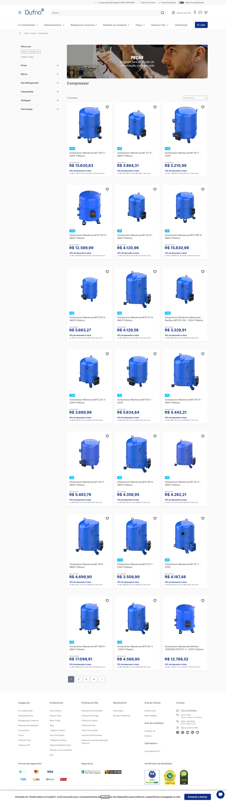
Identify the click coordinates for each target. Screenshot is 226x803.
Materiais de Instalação (115, 25)
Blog (52, 725)
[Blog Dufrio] (198, 732)
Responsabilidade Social (60, 745)
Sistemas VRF (24, 745)
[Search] (162, 13)
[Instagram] (183, 732)
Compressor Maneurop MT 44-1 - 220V (182, 154)
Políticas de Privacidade (91, 711)
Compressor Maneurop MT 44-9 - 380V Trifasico (87, 483)
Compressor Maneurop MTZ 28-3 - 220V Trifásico (87, 401)
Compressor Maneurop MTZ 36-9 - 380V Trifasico (135, 483)
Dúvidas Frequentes (121, 715)
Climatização (181, 25)
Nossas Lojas (55, 715)
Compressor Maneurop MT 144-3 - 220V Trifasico (87, 154)
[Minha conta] (195, 12)
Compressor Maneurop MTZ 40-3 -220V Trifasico (135, 648)
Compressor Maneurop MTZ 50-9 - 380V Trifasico (87, 319)
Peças (139, 25)
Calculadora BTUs (152, 751)
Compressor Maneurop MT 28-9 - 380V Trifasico (135, 236)
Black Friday (55, 720)
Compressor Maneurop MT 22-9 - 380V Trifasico (135, 154)
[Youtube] (188, 732)
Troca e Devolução (89, 730)
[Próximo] (101, 679)
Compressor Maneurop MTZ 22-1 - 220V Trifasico (135, 565)
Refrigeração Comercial (82, 25)
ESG (52, 755)
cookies (105, 796)
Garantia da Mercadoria (91, 735)
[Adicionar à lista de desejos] (107, 107)
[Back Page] (21, 33)
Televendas (118, 711)
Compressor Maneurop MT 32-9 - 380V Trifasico (182, 483)
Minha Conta (150, 711)
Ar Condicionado (26, 25)
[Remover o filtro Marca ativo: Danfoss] (38, 52)
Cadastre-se (150, 731)
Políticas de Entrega (90, 715)
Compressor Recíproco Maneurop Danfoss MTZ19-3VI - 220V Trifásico (184, 319)
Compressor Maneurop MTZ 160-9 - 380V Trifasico (184, 236)
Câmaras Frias (158, 25)
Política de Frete (88, 725)
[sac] (200, 12)
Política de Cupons (89, 720)
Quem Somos (55, 711)
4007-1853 (186, 715)
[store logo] (34, 11)
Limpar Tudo (27, 57)
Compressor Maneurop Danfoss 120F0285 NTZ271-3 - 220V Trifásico (184, 648)
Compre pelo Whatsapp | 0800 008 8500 (117, 2)
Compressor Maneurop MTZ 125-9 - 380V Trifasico (88, 236)
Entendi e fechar (197, 796)
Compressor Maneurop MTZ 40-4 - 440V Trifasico (183, 401)
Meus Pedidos (151, 715)
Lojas (202, 24)
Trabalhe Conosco (57, 730)
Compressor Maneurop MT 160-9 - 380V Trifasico (87, 648)
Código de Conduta (58, 740)
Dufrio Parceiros (148, 2)
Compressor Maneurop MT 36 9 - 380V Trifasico (86, 565)
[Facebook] (178, 732)
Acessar (148, 736)
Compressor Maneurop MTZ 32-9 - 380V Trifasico (135, 319)
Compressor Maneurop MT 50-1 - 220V (135, 401)
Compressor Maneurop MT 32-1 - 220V (182, 565)
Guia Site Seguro (57, 735)
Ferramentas (23, 730)
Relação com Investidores (61, 750)
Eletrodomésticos (52, 25)
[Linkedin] (193, 732)
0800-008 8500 (188, 721)
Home (26, 33)
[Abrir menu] (19, 12)
